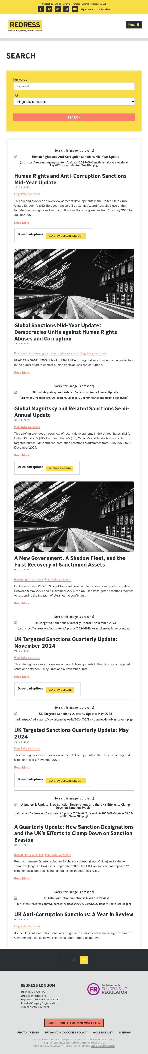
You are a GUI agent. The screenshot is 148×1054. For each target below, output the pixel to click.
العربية (103, 3)
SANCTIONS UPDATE (60, 689)
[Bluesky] (49, 9)
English (58, 3)
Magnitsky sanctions (27, 194)
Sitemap (125, 1032)
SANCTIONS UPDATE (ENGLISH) (66, 235)
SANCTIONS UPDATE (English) (66, 780)
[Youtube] (75, 9)
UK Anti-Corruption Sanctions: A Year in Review (73, 914)
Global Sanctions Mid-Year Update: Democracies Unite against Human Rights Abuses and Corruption (65, 332)
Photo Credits (28, 1032)
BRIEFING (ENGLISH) (60, 468)
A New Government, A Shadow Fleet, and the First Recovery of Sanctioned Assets (69, 561)
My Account (87, 9)
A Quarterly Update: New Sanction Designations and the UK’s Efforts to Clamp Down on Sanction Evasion (74, 833)
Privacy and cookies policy (66, 1032)
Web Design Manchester (103, 1046)
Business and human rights (31, 353)
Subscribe (104, 9)
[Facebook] (41, 9)
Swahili (66, 3)
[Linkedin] (58, 9)
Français (76, 3)
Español (85, 3)
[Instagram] (66, 9)
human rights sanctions (64, 353)
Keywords (20, 80)
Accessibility (103, 1032)
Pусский (94, 3)
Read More (21, 223)
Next (84, 960)
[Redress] (25, 26)
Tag (15, 95)
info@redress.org (37, 995)
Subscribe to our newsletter (74, 1023)
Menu (132, 25)
